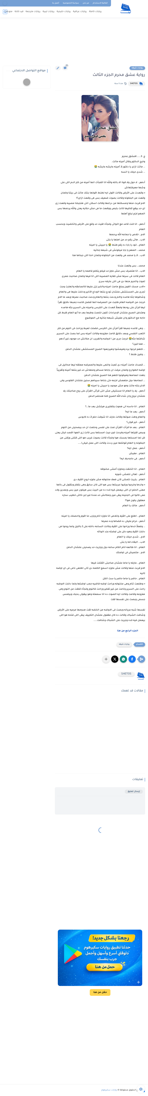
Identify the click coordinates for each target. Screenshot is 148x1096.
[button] (132, 659)
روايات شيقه (137, 68)
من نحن (86, 3)
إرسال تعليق (134, 791)
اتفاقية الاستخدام (100, 3)
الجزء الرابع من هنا (127, 631)
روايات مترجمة (33, 11)
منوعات (8, 11)
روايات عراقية (80, 11)
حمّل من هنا (100, 992)
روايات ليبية (48, 11)
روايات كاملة (95, 11)
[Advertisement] (74, 43)
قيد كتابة (19, 11)
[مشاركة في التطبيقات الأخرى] (106, 659)
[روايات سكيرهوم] (125, 8)
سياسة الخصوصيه (71, 3)
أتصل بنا (55, 3)
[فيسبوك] (5, 3)
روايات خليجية (64, 11)
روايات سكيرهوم (109, 1090)
